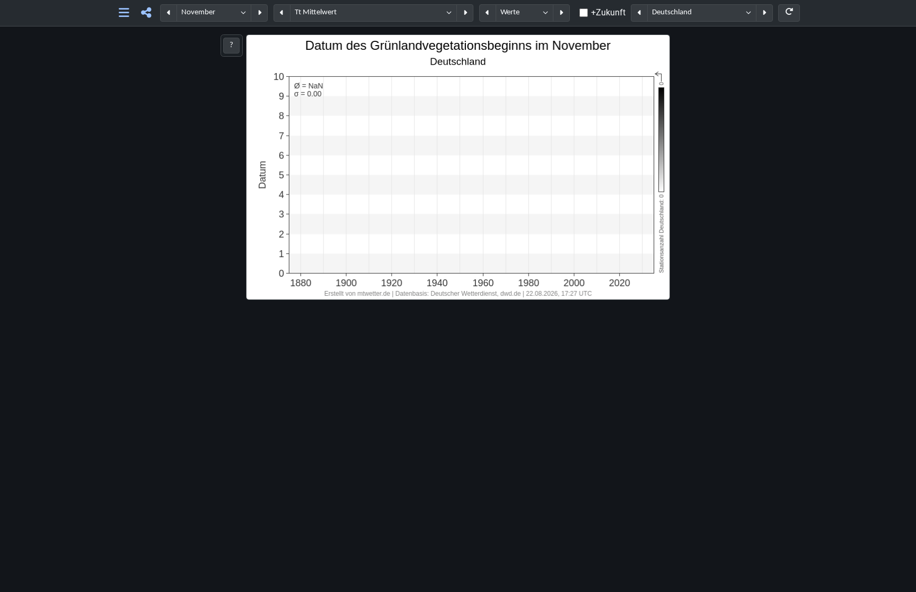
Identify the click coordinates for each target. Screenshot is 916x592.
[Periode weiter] (259, 13)
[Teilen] (146, 13)
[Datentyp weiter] (561, 13)
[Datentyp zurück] (487, 13)
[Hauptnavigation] (124, 13)
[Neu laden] (789, 13)
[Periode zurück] (168, 13)
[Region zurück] (639, 13)
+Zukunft (608, 12)
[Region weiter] (764, 13)
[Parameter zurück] (282, 13)
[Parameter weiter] (464, 13)
